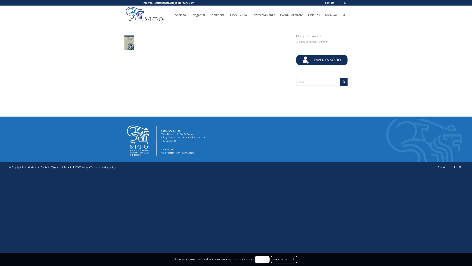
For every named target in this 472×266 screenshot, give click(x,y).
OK (262, 259)
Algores (115, 167)
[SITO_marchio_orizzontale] (144, 15)
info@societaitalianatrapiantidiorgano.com (183, 137)
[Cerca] (344, 15)
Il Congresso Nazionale (309, 36)
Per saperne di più (284, 259)
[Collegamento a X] (345, 3)
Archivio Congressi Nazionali (312, 41)
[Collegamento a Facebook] (339, 3)
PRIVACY (77, 167)
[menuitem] (328, 3)
